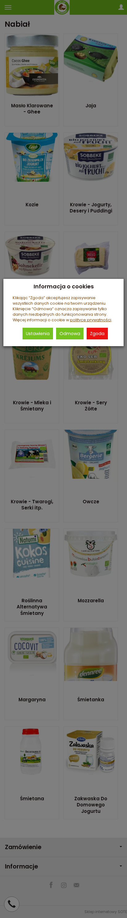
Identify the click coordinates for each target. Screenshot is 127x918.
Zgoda (97, 333)
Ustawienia (38, 333)
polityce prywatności (90, 319)
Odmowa (69, 333)
